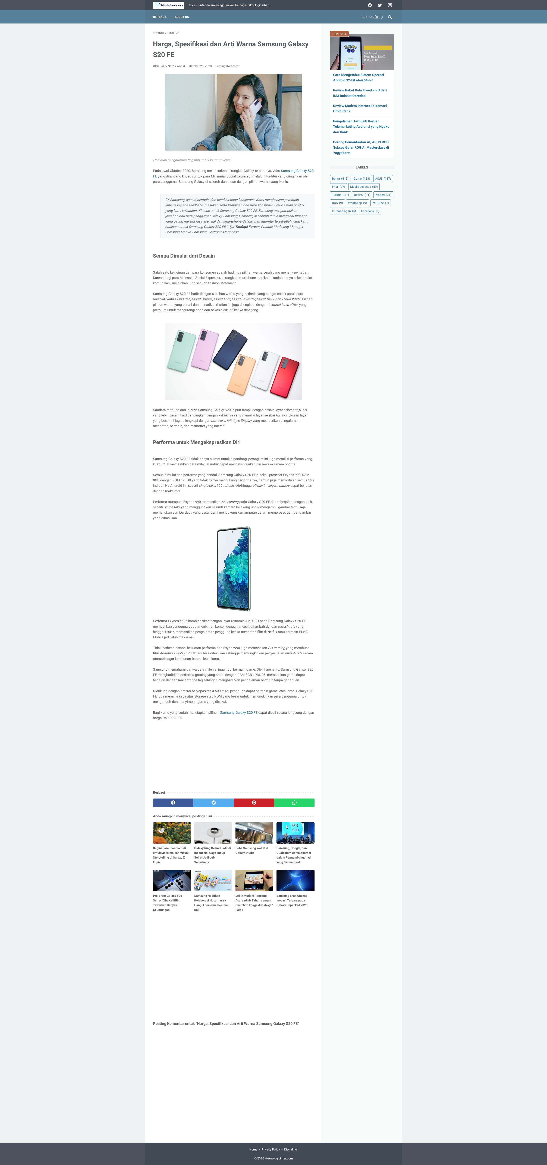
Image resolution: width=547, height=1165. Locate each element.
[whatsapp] (294, 803)
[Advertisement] (234, 755)
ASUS (383, 178)
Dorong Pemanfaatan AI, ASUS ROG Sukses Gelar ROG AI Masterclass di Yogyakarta (361, 147)
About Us (182, 17)
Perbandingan (344, 211)
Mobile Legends (364, 186)
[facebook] (369, 5)
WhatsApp (357, 203)
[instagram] (389, 5)
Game (362, 178)
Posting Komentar (227, 66)
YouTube (380, 203)
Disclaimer (291, 1149)
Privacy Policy (271, 1149)
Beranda (159, 17)
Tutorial (340, 194)
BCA (337, 203)
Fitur (338, 186)
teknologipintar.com (279, 1158)
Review (362, 194)
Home (253, 1149)
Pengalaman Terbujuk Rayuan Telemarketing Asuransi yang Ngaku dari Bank (361, 126)
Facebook (370, 211)
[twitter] (379, 5)
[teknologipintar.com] (171, 5)
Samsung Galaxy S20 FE (238, 713)
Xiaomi (383, 194)
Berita (340, 178)
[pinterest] (254, 803)
